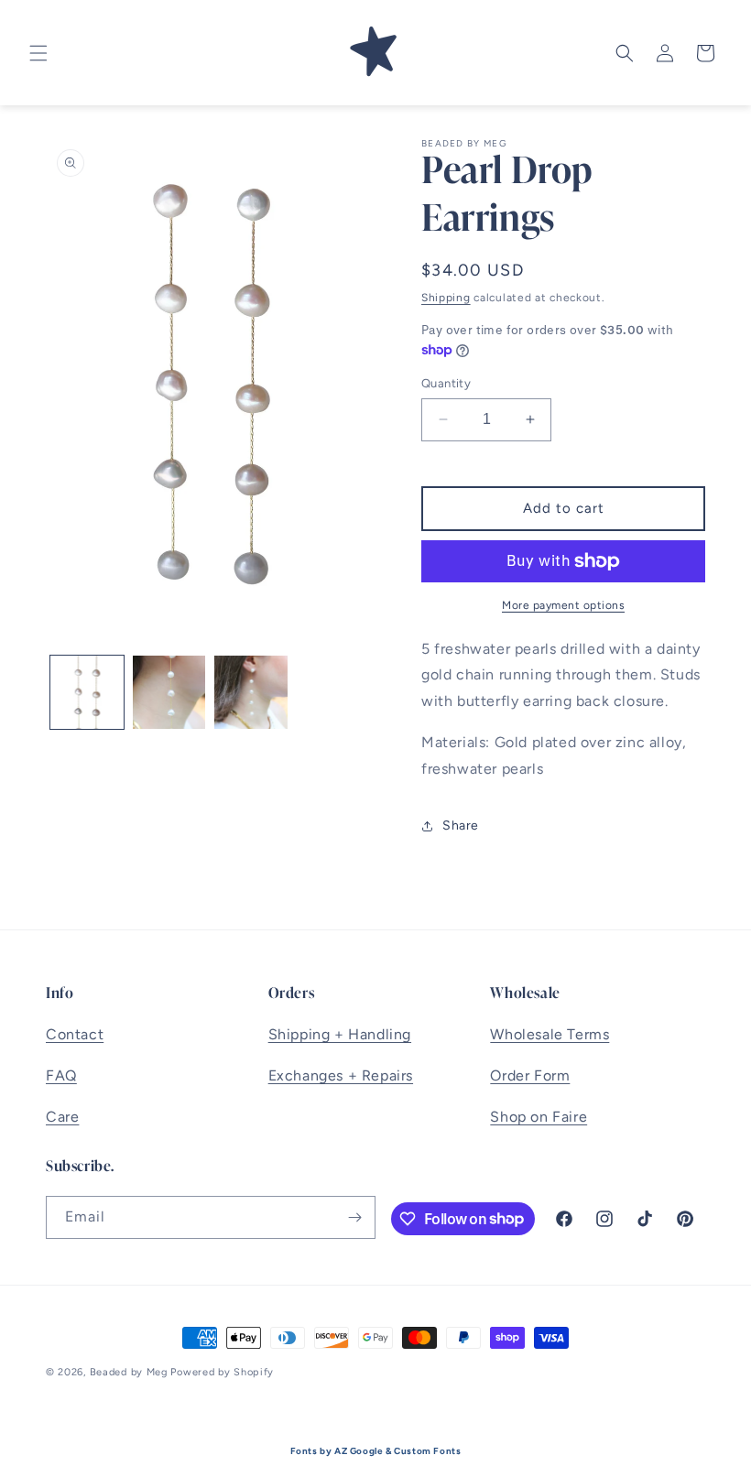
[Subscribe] (354, 1217)
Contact (74, 1034)
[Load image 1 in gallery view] (87, 692)
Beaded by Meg (129, 1372)
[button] (38, 53)
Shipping (446, 297)
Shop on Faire (538, 1116)
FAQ (61, 1075)
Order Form (530, 1075)
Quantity (446, 383)
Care (62, 1116)
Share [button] (460, 825)
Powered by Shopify (222, 1372)
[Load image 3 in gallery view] (251, 692)
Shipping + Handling (339, 1034)
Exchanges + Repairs (340, 1075)
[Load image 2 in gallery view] (169, 692)
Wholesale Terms (549, 1034)
